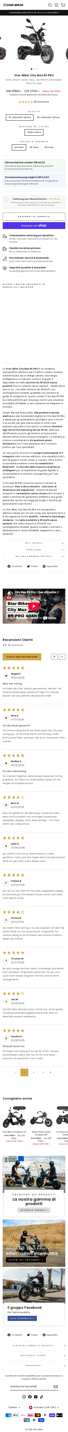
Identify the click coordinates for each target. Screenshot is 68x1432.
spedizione (33, 549)
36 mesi (34, 147)
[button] (26, 101)
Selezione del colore (34, 126)
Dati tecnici (34, 543)
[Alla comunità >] (34, 1297)
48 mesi (48, 147)
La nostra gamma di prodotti (33, 1345)
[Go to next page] (51, 1072)
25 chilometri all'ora (20, 117)
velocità (34, 111)
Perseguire (33, 1365)
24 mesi (19, 147)
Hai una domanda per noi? (34, 556)
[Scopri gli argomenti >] (34, 1243)
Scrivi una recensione (22, 656)
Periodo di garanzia (34, 141)
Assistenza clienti (33, 1355)
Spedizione (32, 94)
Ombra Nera (34, 132)
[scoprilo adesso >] (34, 1187)
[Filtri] (54, 657)
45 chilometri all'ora (48, 117)
